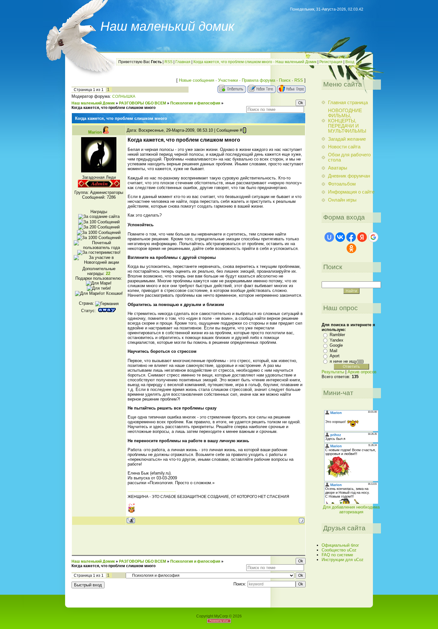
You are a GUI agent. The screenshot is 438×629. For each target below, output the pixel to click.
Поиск (285, 80)
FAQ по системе (337, 554)
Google (336, 345)
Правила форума (258, 80)
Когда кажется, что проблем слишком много (114, 107)
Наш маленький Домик (93, 103)
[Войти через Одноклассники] (351, 248)
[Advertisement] (188, 539)
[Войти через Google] (373, 237)
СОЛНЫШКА (123, 96)
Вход (349, 62)
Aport (335, 355)
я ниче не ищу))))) (347, 361)
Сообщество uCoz (339, 550)
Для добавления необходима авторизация (351, 509)
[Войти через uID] (329, 237)
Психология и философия (195, 103)
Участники (228, 80)
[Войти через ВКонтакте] (340, 237)
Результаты (333, 371)
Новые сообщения (196, 80)
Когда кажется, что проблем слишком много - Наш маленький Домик (254, 62)
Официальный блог (340, 545)
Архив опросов (362, 371)
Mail (333, 350)
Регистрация (330, 62)
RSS (168, 62)
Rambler (337, 334)
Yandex (336, 340)
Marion (95, 132)
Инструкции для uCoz (343, 559)
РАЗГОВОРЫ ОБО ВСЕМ (142, 103)
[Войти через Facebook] (351, 237)
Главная (182, 62)
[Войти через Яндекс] (362, 237)
